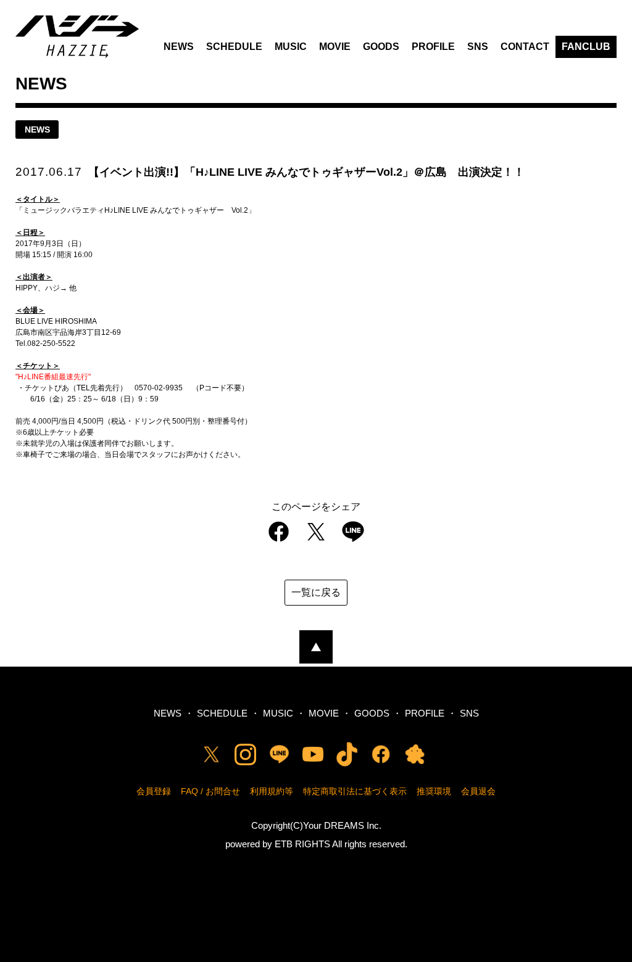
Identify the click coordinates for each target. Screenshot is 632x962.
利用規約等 (271, 791)
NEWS (179, 46)
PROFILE (433, 46)
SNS (477, 46)
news (37, 129)
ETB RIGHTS (302, 844)
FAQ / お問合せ (210, 791)
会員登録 (153, 791)
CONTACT (525, 46)
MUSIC (291, 46)
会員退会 (478, 791)
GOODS (381, 46)
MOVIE (335, 46)
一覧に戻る (316, 592)
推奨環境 (434, 791)
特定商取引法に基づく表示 (355, 791)
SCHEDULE (234, 46)
